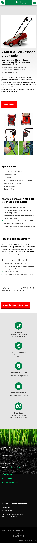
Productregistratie (18, 393)
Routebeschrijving (6, 478)
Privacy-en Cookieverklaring (9, 483)
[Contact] (18, 326)
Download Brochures (18, 372)
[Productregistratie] (18, 386)
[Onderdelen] (18, 406)
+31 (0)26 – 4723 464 (13, 467)
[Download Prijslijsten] (18, 346)
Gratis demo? (9, 104)
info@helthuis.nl (10, 470)
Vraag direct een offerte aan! (15, 305)
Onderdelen (18, 413)
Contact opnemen (6, 474)
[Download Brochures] (18, 366)
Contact (18, 332)
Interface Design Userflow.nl (27, 541)
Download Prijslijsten (18, 352)
